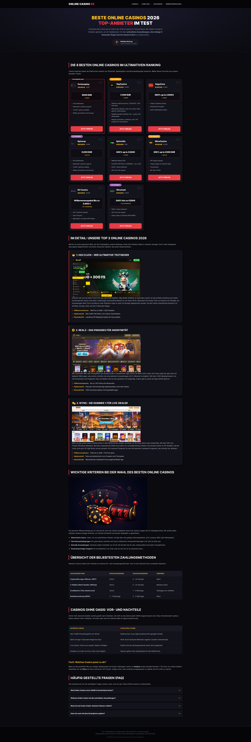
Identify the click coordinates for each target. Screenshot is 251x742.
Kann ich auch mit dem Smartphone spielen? (88, 713)
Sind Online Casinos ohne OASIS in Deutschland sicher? (92, 690)
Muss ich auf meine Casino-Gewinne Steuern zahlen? (91, 706)
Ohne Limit (146, 4)
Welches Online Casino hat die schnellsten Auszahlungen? (93, 698)
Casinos (135, 4)
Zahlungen (157, 4)
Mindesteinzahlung (173, 4)
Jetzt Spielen (87, 129)
